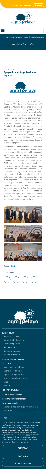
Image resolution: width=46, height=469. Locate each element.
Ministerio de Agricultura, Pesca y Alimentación (20, 407)
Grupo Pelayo (8, 347)
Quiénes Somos (8, 333)
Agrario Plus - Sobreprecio (13, 371)
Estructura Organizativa (12, 344)
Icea (5, 414)
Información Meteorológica (14, 399)
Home (5, 37)
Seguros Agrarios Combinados (14, 367)
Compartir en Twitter (16, 279)
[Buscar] (40, 31)
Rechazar (23, 456)
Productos (6, 364)
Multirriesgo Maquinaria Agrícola (15, 378)
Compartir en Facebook (7, 279)
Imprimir (34, 279)
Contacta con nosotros (12, 351)
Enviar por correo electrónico (25, 279)
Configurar (23, 463)
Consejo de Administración (13, 340)
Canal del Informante (11, 355)
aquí (27, 435)
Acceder (38, 5)
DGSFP (6, 418)
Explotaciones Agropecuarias (14, 375)
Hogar (6, 385)
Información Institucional (13, 359)
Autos (6, 382)
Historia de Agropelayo (12, 336)
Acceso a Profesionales (12, 394)
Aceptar (23, 448)
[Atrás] (3, 57)
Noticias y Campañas (15, 37)
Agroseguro (8, 411)
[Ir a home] (23, 18)
